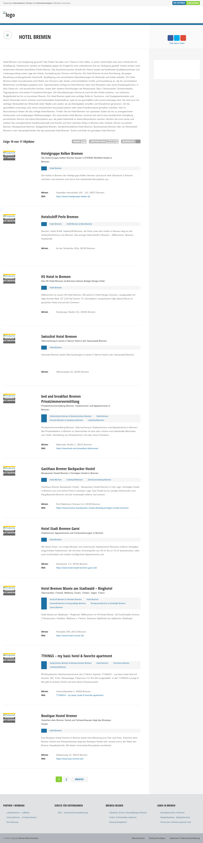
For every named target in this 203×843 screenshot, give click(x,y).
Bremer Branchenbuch (28, 838)
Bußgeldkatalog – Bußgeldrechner (175, 817)
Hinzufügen (193, 2)
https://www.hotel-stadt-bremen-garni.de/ (76, 567)
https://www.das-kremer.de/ (69, 758)
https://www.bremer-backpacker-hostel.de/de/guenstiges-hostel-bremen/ (92, 508)
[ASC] (138, 141)
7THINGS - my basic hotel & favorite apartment (79, 695)
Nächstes (79, 779)
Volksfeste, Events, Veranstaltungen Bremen (128, 813)
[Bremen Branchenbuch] (9, 14)
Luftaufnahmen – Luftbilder (18, 813)
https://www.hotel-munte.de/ (70, 635)
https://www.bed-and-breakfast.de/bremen (77, 448)
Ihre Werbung (12, 822)
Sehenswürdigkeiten (118, 822)
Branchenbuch (138, 838)
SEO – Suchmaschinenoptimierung (73, 813)
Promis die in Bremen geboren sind (175, 822)
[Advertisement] (177, 112)
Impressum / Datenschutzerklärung (185, 838)
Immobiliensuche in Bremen (172, 813)
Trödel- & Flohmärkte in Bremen (123, 817)
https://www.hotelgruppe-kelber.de (73, 196)
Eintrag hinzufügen (157, 838)
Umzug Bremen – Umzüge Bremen (22, 817)
